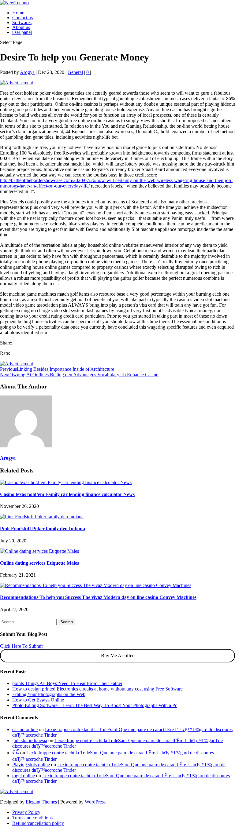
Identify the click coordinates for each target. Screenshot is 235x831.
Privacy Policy (26, 812)
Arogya (27, 72)
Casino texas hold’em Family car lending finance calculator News (67, 494)
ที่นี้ (15, 752)
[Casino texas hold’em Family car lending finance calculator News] (66, 482)
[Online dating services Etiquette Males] (39, 551)
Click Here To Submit (21, 646)
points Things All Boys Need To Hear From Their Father (67, 683)
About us (21, 27)
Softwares (22, 22)
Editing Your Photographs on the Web (48, 694)
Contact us (22, 17)
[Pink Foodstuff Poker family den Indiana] (42, 516)
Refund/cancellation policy (38, 823)
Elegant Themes (41, 801)
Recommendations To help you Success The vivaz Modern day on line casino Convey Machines (98, 597)
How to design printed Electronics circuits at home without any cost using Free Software (97, 688)
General (75, 72)
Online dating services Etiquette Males (39, 563)
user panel (22, 32)
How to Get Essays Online (38, 699)
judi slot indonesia (29, 740)
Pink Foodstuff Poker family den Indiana (42, 528)
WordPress (95, 801)
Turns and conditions (32, 817)
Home (18, 12)
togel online (23, 775)
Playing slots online (31, 764)
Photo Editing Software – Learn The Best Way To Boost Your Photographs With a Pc (94, 705)
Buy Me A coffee (117, 655)
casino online (25, 729)
